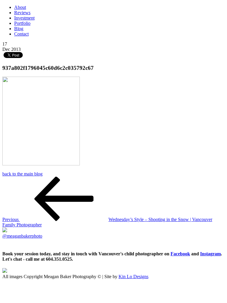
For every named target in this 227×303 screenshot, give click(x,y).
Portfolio (22, 23)
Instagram (210, 253)
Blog (18, 28)
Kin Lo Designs (133, 276)
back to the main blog (22, 173)
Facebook (180, 253)
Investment (24, 17)
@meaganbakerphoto (22, 235)
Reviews (22, 12)
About (20, 7)
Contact (21, 33)
